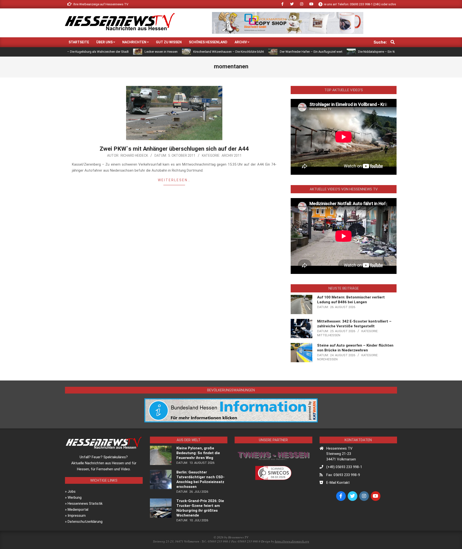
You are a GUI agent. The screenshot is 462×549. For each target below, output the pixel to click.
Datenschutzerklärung (85, 521)
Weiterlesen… (174, 180)
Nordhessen (327, 359)
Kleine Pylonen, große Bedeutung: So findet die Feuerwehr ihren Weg (198, 453)
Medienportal (78, 509)
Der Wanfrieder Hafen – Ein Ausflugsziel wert (292, 51)
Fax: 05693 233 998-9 (343, 475)
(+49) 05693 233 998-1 (344, 467)
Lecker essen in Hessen (142, 51)
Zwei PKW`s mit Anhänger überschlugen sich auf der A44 (174, 148)
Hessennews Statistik (85, 503)
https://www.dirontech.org (292, 541)
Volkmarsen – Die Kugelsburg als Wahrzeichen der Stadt (70, 51)
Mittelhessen (328, 335)
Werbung (75, 497)
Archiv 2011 (232, 155)
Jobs (72, 491)
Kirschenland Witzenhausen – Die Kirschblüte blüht (210, 51)
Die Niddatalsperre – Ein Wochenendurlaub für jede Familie (380, 51)
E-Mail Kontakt (338, 482)
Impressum (77, 515)
